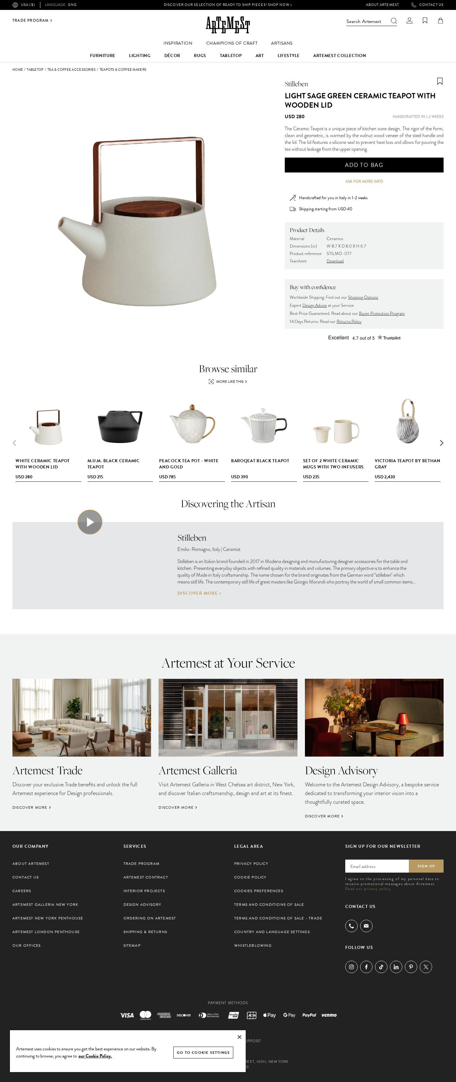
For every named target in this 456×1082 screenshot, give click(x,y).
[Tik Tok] (381, 967)
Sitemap (132, 945)
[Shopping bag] (440, 20)
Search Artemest (363, 21)
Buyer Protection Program (382, 313)
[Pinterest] (411, 967)
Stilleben (296, 83)
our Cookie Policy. (95, 1056)
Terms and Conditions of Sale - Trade (278, 918)
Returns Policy (349, 321)
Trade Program (30, 20)
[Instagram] (351, 967)
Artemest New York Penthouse (47, 918)
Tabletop (231, 55)
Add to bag (364, 165)
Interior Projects (144, 891)
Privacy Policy (251, 863)
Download (335, 261)
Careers (21, 891)
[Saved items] (425, 20)
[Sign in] (409, 20)
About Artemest (382, 4)
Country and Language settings (272, 932)
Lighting (140, 55)
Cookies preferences (258, 890)
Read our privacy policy (368, 888)
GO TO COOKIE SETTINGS (203, 1052)
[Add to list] (440, 81)
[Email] (366, 925)
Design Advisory (142, 904)
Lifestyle (289, 55)
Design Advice (314, 305)
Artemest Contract (145, 877)
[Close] (239, 1037)
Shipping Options (363, 297)
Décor (172, 55)
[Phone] (351, 926)
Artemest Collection (339, 55)
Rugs (200, 55)
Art (260, 55)
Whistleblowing (253, 945)
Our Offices (26, 945)
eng (61, 4)
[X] (426, 967)
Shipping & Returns (145, 932)
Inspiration (178, 43)
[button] (441, 443)
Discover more (197, 593)
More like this (230, 381)
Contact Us (431, 4)
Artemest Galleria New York (45, 904)
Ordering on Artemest (149, 918)
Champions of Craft (232, 43)
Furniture (102, 55)
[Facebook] (366, 967)
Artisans (282, 43)
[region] (128, 1051)
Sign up (426, 866)
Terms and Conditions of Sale (269, 904)
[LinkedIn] (396, 967)
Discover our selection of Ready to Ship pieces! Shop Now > (228, 4)
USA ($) (28, 4)
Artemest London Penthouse (46, 932)
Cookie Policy (250, 877)
